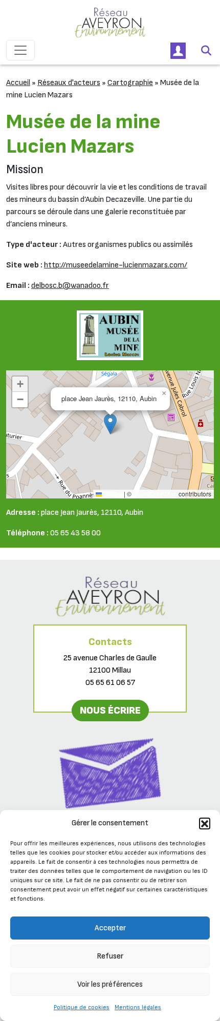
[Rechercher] (206, 50)
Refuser (110, 956)
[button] (205, 823)
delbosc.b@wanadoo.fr (70, 285)
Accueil (18, 83)
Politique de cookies (81, 1007)
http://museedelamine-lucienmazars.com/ (115, 265)
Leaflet (112, 493)
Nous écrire (110, 710)
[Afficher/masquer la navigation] (20, 50)
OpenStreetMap (155, 493)
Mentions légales (138, 1007)
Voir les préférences (110, 984)
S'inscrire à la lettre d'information (110, 822)
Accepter (110, 928)
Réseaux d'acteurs (68, 83)
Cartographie (130, 83)
